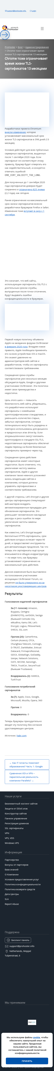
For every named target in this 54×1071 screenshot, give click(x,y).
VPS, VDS (9, 838)
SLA (7, 898)
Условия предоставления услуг (22, 879)
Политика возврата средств (20, 889)
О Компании (12, 874)
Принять (27, 1060)
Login (34, 11)
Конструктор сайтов (16, 813)
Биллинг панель (20, 940)
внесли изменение (15, 132)
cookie (36, 1037)
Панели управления (16, 818)
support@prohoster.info (16, 11)
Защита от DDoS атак (16, 808)
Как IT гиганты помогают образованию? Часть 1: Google (26, 764)
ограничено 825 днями (32, 189)
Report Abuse (12, 903)
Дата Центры (12, 894)
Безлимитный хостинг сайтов (21, 803)
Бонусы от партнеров (16, 864)
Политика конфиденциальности (23, 884)
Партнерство (12, 859)
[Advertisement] (27, 248)
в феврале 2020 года (16, 346)
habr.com (22, 735)
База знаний (11, 869)
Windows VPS (12, 842)
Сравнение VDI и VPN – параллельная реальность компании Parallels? (23, 777)
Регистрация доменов (17, 823)
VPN (7, 833)
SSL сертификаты (14, 828)
